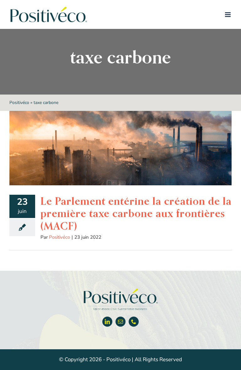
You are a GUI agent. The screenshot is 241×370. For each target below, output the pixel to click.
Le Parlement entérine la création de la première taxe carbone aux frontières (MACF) (136, 213)
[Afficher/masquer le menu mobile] (228, 14)
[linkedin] (107, 322)
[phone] (134, 322)
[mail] (120, 322)
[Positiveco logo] (120, 289)
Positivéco (19, 103)
